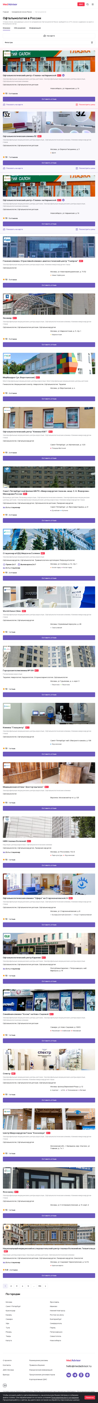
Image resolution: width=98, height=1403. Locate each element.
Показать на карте (14, 104)
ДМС (81, 4)
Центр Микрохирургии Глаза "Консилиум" (24, 1133)
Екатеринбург (56, 1319)
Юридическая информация (40, 1370)
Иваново (53, 1306)
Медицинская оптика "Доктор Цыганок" (23, 787)
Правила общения (37, 1365)
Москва (9, 1302)
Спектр (6, 1073)
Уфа (7, 1323)
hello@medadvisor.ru (78, 1366)
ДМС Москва (8, 1370)
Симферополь (56, 1323)
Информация (35, 28)
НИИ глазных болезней (14, 841)
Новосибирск (55, 1340)
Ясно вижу (8, 1192)
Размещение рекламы (38, 1360)
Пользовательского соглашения (65, 1397)
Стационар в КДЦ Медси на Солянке (21, 553)
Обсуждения (19, 28)
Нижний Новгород (57, 1310)
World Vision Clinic (12, 611)
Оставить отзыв (49, 99)
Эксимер (7, 318)
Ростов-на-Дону (57, 1315)
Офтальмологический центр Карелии (22, 957)
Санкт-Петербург (13, 1306)
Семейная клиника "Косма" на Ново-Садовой (26, 1014)
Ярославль (54, 1302)
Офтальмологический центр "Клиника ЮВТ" (25, 431)
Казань (9, 1315)
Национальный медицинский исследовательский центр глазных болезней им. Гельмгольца (49, 1248)
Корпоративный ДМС (38, 1379)
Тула (8, 1328)
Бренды (6, 1374)
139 (39, 1286)
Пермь (53, 1328)
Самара (9, 1319)
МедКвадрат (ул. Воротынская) (19, 377)
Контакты (7, 1365)
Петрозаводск (56, 1332)
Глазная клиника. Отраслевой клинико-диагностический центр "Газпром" (40, 261)
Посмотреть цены (87, 104)
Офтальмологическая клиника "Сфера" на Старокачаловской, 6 (35, 898)
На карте (51, 36)
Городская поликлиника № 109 (18, 670)
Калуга (9, 1340)
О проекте (7, 1360)
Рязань (9, 1332)
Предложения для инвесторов (42, 1374)
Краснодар (10, 1310)
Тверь (8, 1336)
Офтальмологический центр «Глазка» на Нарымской (29, 75)
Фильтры (9, 42)
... (34, 1286)
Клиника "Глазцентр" (13, 727)
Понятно (90, 1397)
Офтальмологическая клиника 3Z (19, 136)
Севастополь (55, 1336)
